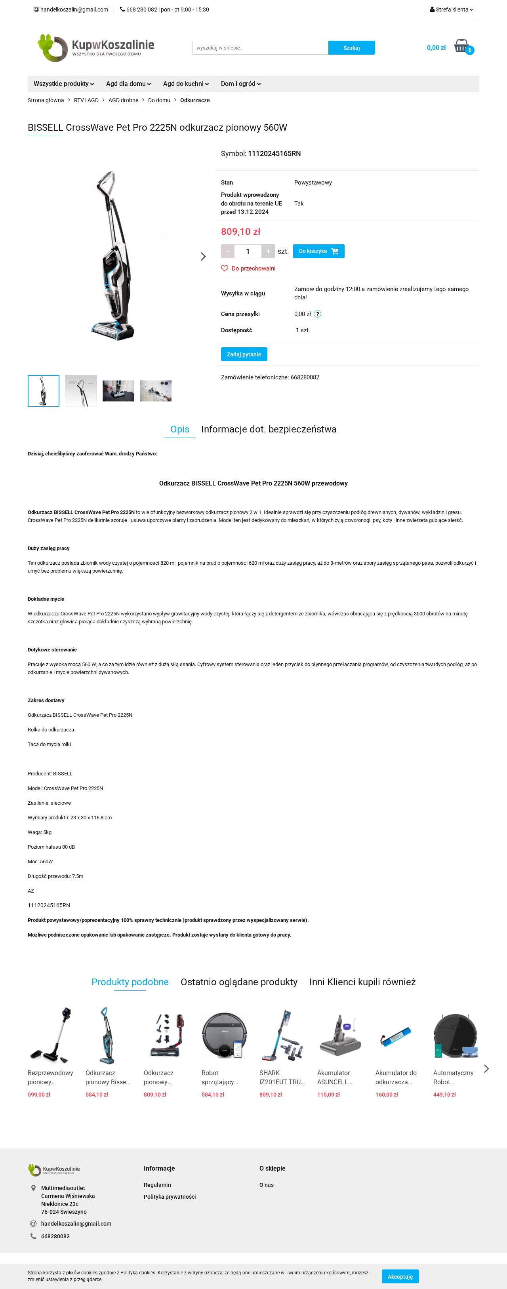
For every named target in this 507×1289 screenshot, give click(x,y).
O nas (266, 1185)
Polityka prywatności (170, 1197)
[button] (159, 1168)
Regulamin (157, 1185)
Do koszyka (313, 251)
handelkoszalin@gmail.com (76, 1223)
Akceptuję (400, 1276)
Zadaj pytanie (244, 354)
